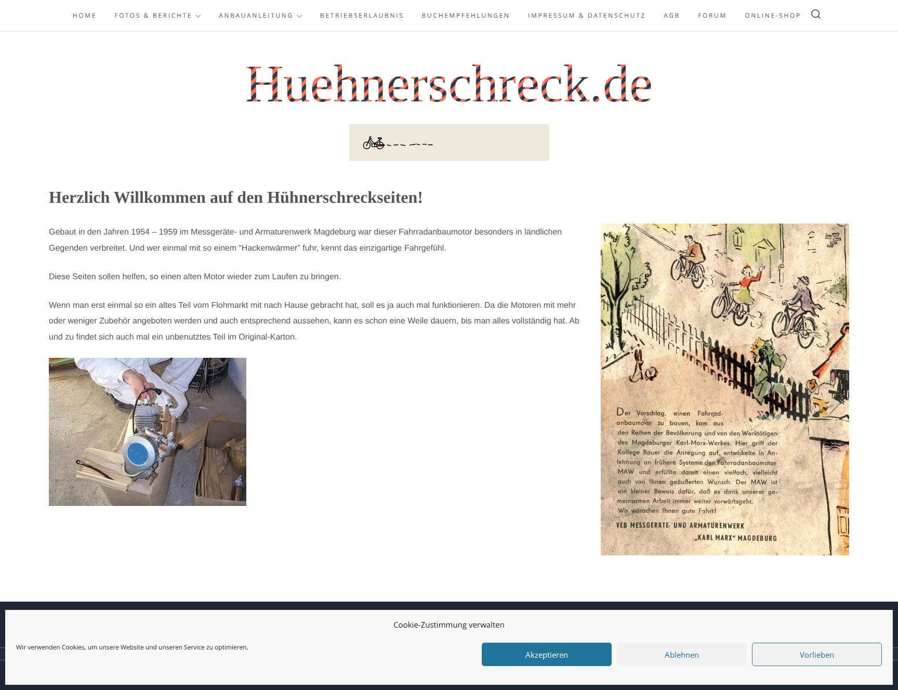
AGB (672, 15)
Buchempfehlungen (466, 15)
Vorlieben (817, 654)
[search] (816, 15)
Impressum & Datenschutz (587, 15)
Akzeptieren (546, 654)
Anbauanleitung (256, 15)
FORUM (712, 15)
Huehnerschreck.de (449, 84)
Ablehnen (682, 654)
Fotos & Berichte (153, 15)
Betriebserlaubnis (362, 15)
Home (85, 15)
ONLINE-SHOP (773, 15)
